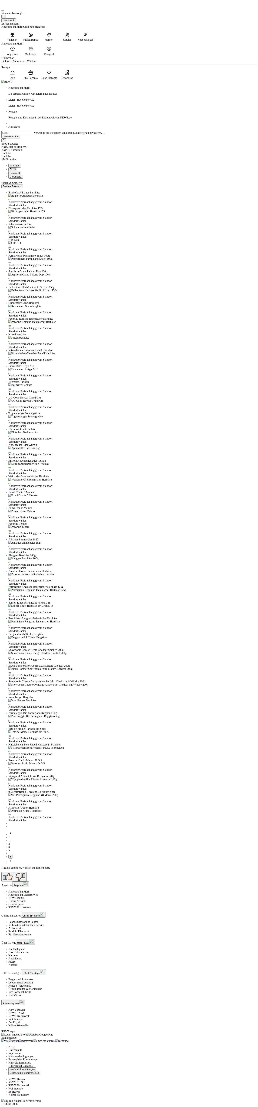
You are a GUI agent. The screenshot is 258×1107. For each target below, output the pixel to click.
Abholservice (15, 928)
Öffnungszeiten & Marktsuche (25, 988)
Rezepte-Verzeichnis (19, 985)
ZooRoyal (14, 1022)
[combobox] (17, 133)
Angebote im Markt (19, 891)
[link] (132, 90)
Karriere (13, 955)
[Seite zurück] (10, 834)
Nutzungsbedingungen (21, 1056)
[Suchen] (103, 133)
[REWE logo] (6, 81)
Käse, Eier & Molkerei (14, 146)
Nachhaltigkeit (16, 949)
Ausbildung (14, 958)
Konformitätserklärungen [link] (22, 1069)
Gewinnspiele (16, 904)
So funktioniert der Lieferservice (26, 925)
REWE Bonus (16, 897)
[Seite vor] (10, 861)
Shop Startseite (9, 143)
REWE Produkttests (19, 907)
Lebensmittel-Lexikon (20, 982)
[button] (9, 199)
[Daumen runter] (20, 876)
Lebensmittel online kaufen (23, 921)
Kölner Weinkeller (18, 1025)
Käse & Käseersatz (11, 149)
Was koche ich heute (19, 991)
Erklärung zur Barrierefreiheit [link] (24, 1073)
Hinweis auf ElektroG (20, 1065)
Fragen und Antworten (21, 979)
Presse (11, 961)
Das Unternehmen (18, 952)
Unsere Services (17, 901)
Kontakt (12, 964)
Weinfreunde (15, 1019)
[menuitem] (12, 36)
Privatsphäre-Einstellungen (23, 1059)
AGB (11, 1046)
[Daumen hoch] (7, 876)
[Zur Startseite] (13, 6)
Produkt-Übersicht (18, 931)
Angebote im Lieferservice (23, 894)
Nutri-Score (14, 995)
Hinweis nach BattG (19, 1062)
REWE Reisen (16, 1009)
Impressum (14, 1053)
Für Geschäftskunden (20, 934)
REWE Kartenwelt (18, 1015)
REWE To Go (16, 1012)
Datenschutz (15, 1049)
